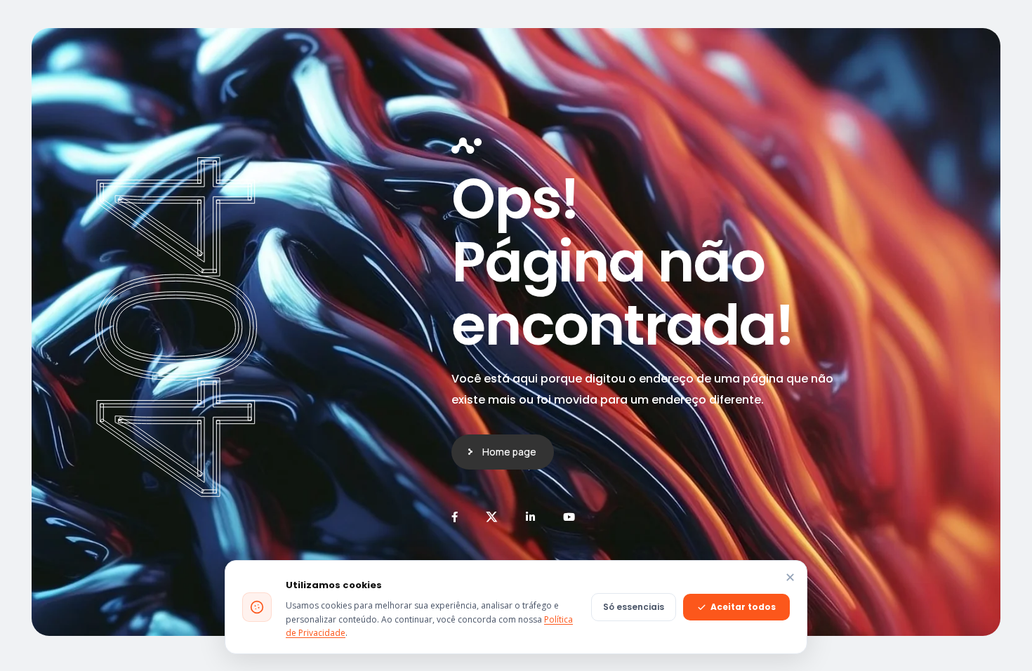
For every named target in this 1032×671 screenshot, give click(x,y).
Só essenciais (633, 607)
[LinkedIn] (530, 517)
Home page (509, 451)
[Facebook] (454, 517)
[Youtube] (569, 517)
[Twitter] (492, 517)
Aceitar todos (743, 607)
